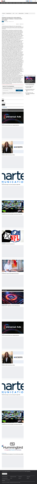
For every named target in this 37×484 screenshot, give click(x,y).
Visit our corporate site (27, 471)
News (2, 21)
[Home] (2, 3)
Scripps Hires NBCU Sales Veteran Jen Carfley (29, 87)
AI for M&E (26, 13)
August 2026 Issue (8, 13)
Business (3, 15)
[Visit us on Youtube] (29, 1)
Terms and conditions (4, 476)
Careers (11, 478)
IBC (13, 13)
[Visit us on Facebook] (26, 1)
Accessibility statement (5, 478)
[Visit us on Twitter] (27, 1)
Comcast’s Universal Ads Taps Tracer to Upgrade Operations (30, 84)
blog (2, 100)
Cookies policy (28, 476)
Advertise (28, 478)
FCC (16, 13)
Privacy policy (20, 476)
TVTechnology (6, 21)
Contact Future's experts (13, 476)
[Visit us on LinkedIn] (28, 1)
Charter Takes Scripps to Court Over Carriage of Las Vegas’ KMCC (30, 90)
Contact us (19, 478)
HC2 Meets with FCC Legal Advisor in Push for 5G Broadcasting (29, 81)
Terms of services (11, 92)
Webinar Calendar (21, 13)
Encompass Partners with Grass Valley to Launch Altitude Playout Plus (30, 94)
